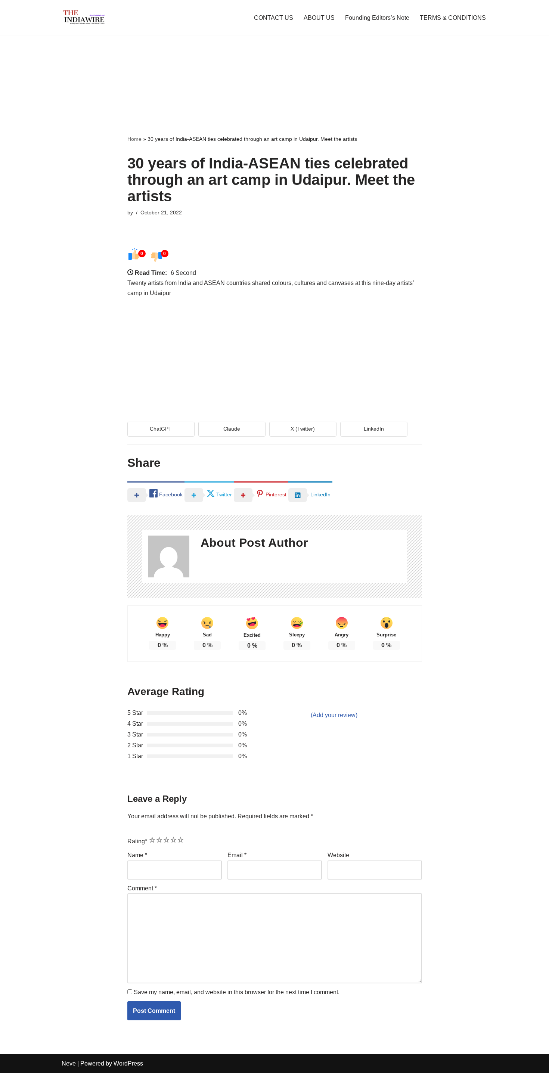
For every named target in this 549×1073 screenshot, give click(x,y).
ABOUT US (319, 18)
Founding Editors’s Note (377, 18)
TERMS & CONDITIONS (453, 18)
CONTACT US (273, 18)
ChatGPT (161, 429)
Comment (142, 888)
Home (134, 139)
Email (236, 855)
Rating (137, 841)
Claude (231, 429)
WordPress (128, 1063)
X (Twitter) (303, 429)
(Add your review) (334, 715)
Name (137, 855)
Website (338, 855)
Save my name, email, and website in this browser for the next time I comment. (236, 992)
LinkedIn (374, 429)
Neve (69, 1063)
